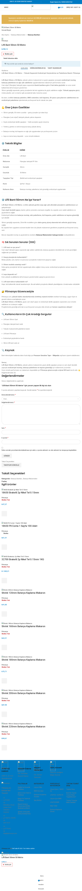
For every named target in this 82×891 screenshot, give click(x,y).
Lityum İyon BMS (56, 798)
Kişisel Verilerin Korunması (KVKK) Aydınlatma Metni (24, 806)
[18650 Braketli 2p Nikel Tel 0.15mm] (15, 490)
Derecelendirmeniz (9, 395)
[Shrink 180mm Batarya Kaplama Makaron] (17, 657)
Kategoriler (39, 784)
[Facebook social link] (8, 481)
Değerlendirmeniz (8, 402)
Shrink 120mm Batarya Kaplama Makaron (23, 592)
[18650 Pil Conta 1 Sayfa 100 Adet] (14, 523)
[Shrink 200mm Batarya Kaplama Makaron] (17, 690)
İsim (4, 428)
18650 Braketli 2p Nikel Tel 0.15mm (20, 492)
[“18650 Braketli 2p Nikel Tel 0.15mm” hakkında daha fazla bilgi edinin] (4, 513)
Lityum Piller (38, 787)
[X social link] (11, 481)
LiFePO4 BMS (54, 802)
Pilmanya (5, 498)
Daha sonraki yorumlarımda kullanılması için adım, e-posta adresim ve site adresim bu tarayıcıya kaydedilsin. (39, 450)
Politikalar (22, 784)
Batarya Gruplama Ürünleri (40, 795)
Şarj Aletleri (38, 800)
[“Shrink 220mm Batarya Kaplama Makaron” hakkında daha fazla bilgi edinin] (4, 747)
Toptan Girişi (70, 789)
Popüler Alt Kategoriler (55, 784)
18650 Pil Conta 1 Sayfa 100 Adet (19, 526)
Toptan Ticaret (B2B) (72, 784)
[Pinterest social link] (13, 481)
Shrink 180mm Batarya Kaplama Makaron (23, 659)
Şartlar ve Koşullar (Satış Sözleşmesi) (24, 813)
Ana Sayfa (5, 35)
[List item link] (9, 817)
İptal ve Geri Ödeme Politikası (24, 794)
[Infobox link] (9, 770)
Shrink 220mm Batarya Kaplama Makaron (23, 726)
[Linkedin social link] (15, 481)
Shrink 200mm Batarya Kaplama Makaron (23, 693)
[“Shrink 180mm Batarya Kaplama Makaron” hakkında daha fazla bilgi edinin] (4, 681)
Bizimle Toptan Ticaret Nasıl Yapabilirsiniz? (71, 795)
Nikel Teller (53, 806)
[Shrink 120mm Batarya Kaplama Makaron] (17, 590)
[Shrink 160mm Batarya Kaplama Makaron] (17, 623)
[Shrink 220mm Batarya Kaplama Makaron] (17, 724)
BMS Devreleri (38, 791)
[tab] (24, 68)
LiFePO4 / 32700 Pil (56, 795)
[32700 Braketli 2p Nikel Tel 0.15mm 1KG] (15, 556)
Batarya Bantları (34, 35)
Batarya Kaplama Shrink (56, 810)
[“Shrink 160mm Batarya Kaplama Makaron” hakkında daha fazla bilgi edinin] (4, 647)
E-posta (5, 438)
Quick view (4, 519)
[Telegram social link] (18, 481)
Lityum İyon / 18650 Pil (57, 790)
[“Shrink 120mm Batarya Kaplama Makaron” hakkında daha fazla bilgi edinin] (4, 614)
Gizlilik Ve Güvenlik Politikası (24, 788)
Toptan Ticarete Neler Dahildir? (71, 801)
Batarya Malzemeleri (18, 35)
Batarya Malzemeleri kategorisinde (49, 235)
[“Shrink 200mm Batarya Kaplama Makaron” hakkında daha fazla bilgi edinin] (4, 714)
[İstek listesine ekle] (4, 508)
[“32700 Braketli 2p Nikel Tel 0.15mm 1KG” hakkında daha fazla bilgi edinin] (4, 580)
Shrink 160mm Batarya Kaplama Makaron (23, 626)
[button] (4, 547)
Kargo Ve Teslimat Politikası (24, 799)
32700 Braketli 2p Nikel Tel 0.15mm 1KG (23, 559)
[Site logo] (41, 7)
